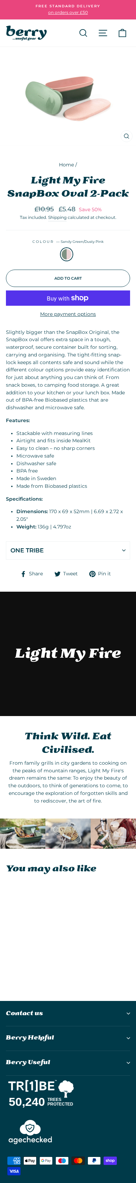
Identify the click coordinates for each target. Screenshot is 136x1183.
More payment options (68, 314)
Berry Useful (28, 1062)
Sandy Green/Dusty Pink (67, 254)
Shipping (57, 217)
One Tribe (27, 550)
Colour (68, 241)
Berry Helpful (30, 1038)
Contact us (24, 1013)
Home (66, 164)
